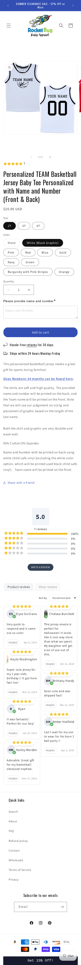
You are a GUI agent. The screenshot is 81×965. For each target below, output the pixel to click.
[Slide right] (50, 157)
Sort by (43, 597)
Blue (45, 252)
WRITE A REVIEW (40, 567)
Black (14, 244)
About (13, 821)
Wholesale (16, 860)
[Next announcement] (73, 5)
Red (28, 252)
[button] (8, 25)
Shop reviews (48, 587)
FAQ (11, 831)
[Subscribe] (62, 907)
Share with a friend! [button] (21, 483)
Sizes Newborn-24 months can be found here (38, 379)
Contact (14, 850)
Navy (11, 262)
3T (24, 226)
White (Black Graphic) (43, 243)
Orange (64, 272)
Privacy (13, 879)
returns (32, 344)
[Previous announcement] (8, 5)
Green (30, 262)
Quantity (8, 281)
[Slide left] (31, 157)
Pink (11, 252)
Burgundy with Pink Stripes (28, 272)
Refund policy (18, 841)
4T (38, 226)
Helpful (13, 642)
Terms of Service (20, 870)
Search (13, 812)
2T (9, 226)
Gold (63, 252)
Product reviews (19, 587)
